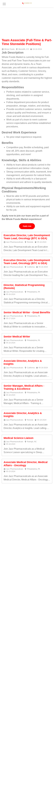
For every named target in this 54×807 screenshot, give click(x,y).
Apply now (27, 226)
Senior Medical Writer (17, 336)
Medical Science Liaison (18, 438)
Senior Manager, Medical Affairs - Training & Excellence (24, 387)
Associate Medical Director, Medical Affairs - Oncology (26, 464)
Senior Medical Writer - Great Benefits (27, 312)
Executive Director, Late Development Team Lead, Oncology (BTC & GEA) (27, 237)
